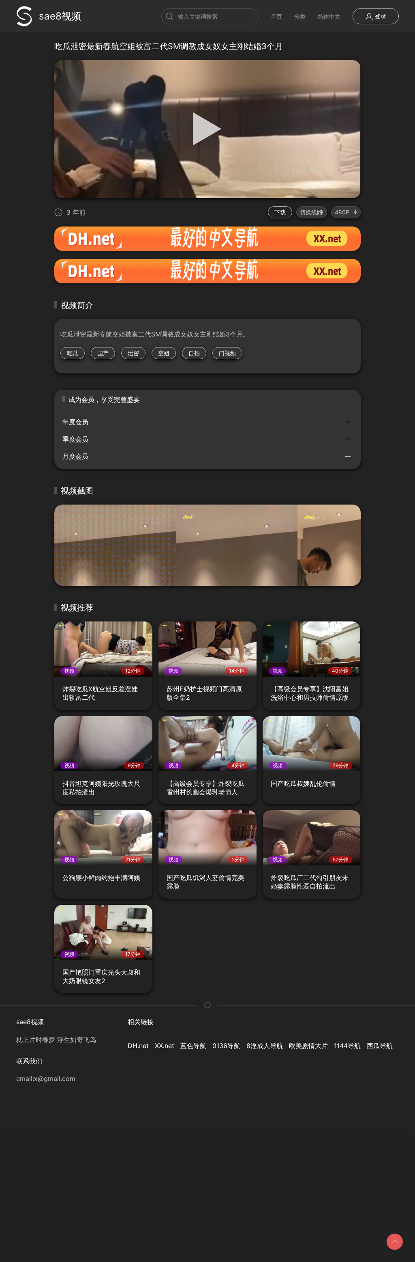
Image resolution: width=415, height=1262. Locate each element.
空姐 (163, 352)
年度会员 (75, 422)
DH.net (138, 1046)
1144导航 (347, 1046)
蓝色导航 (193, 1046)
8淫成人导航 (264, 1046)
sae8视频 (60, 16)
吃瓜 (72, 352)
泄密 (133, 352)
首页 (276, 16)
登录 (379, 16)
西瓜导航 (380, 1046)
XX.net (164, 1046)
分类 (300, 16)
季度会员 (75, 439)
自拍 (194, 352)
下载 (280, 212)
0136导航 (226, 1046)
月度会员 (75, 456)
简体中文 (329, 16)
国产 (103, 352)
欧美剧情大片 (308, 1046)
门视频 (227, 352)
